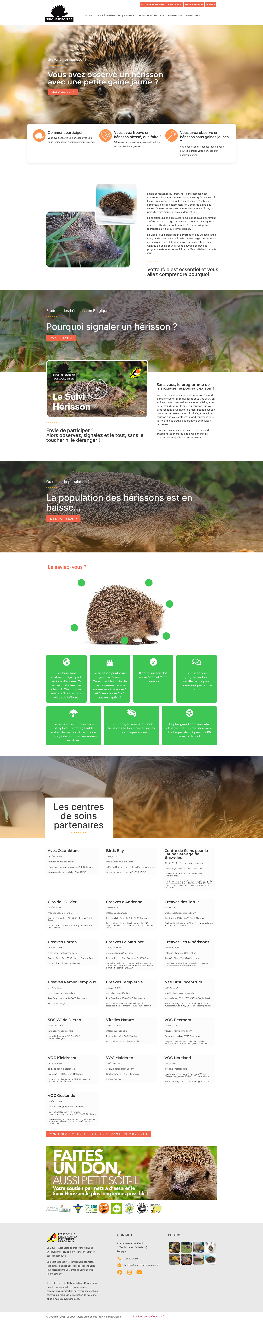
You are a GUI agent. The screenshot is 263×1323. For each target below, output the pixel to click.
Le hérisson (175, 15)
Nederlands (193, 15)
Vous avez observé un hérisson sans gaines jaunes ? (204, 137)
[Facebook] (119, 1272)
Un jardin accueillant (151, 15)
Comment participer (65, 132)
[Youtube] (139, 1272)
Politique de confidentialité (148, 1316)
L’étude (88, 15)
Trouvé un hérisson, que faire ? (115, 15)
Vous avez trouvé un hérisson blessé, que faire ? (137, 134)
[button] (97, 389)
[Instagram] (129, 1272)
